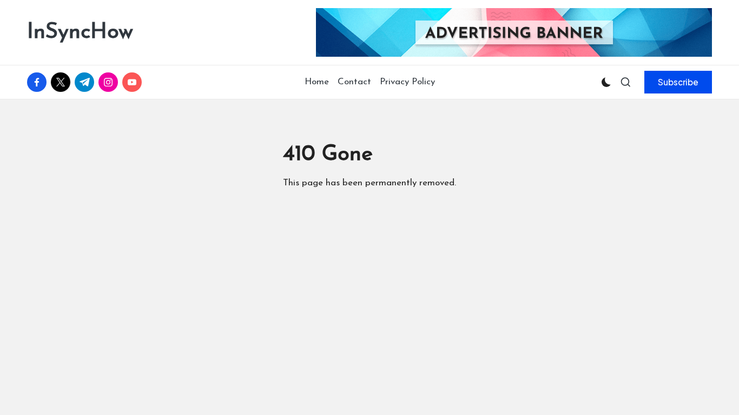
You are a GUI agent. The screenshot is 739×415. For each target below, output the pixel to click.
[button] (678, 82)
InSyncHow (80, 32)
